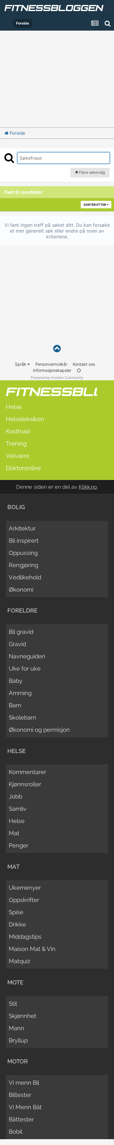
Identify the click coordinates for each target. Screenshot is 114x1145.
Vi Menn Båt (25, 1107)
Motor (17, 1061)
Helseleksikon (25, 419)
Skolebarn (22, 717)
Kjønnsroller (25, 784)
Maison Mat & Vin (32, 948)
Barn (15, 705)
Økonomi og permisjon (39, 729)
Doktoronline (23, 468)
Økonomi (21, 589)
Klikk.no (88, 487)
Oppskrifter (24, 899)
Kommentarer (27, 771)
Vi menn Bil (24, 1082)
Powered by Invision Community (57, 377)
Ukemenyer (25, 887)
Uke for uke (25, 668)
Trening (16, 443)
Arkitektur (22, 528)
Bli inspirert (24, 540)
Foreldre (22, 610)
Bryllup (18, 1040)
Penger (18, 845)
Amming (20, 693)
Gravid (17, 644)
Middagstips (25, 936)
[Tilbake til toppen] (57, 348)
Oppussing (23, 552)
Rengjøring (23, 565)
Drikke (17, 924)
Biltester (20, 1094)
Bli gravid (21, 631)
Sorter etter (95, 204)
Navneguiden (27, 656)
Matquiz (19, 961)
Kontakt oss (84, 364)
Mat (14, 833)
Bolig (16, 507)
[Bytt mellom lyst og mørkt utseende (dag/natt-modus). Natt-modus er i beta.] (79, 370)
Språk (21, 364)
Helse (14, 406)
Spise (16, 912)
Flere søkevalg (91, 172)
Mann (16, 1028)
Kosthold (18, 431)
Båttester (21, 1119)
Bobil (15, 1131)
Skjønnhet (22, 1015)
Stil (13, 1003)
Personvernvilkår (51, 364)
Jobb (15, 796)
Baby (16, 680)
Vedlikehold (25, 577)
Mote (15, 982)
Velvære (17, 455)
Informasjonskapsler (52, 370)
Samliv (18, 808)
